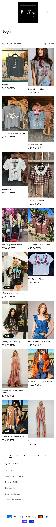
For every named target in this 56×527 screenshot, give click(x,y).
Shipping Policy (12, 494)
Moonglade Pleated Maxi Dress (12, 391)
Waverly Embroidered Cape (13, 437)
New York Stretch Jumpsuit (39, 441)
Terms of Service (13, 500)
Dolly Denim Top (35, 145)
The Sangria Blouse (36, 279)
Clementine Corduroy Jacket (40, 381)
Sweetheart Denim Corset (39, 342)
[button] (3, 13)
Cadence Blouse (8, 189)
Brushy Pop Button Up (11, 342)
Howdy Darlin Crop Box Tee (13, 133)
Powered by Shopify (35, 526)
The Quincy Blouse (36, 200)
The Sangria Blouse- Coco (39, 245)
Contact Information (15, 476)
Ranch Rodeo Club (36, 89)
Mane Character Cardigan (13, 293)
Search (8, 470)
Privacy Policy (12, 482)
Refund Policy (12, 488)
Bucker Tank (7, 85)
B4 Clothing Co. (24, 526)
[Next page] (45, 456)
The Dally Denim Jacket (12, 245)
